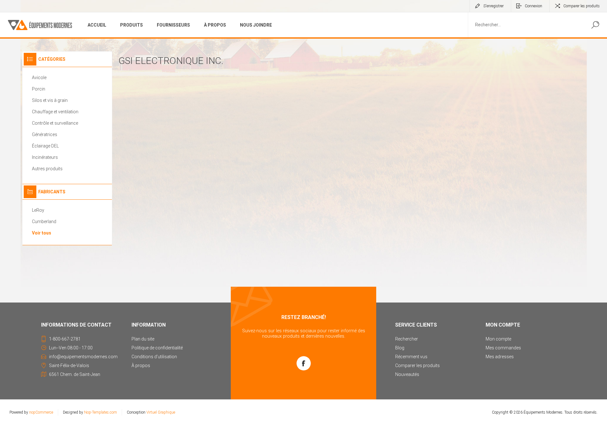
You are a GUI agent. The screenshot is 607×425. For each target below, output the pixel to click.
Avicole (39, 77)
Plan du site (143, 338)
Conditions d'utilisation (154, 356)
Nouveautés (407, 374)
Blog (399, 347)
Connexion (533, 6)
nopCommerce (41, 412)
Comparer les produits (581, 6)
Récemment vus (411, 356)
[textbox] (525, 24)
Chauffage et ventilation (55, 111)
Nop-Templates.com (100, 412)
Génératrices (44, 134)
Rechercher (595, 24)
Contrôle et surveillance (55, 123)
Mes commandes (503, 347)
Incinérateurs (45, 157)
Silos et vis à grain (50, 100)
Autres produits (47, 168)
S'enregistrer (493, 6)
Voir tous (41, 232)
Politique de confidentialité (157, 347)
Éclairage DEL (45, 145)
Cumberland (44, 221)
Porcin (38, 88)
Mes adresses (500, 356)
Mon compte (498, 338)
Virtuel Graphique (160, 412)
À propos (141, 365)
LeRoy (38, 210)
